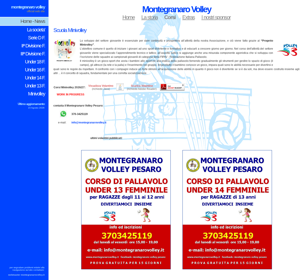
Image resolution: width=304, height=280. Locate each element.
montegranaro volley (28, 6)
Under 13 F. (35, 86)
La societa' (36, 29)
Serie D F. (36, 37)
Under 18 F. (35, 61)
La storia (149, 17)
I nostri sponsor (216, 17)
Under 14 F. (35, 78)
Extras (188, 17)
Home (128, 17)
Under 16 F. (35, 70)
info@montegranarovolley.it (88, 122)
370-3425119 (79, 114)
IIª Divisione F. (33, 45)
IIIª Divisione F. (32, 53)
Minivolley (36, 94)
